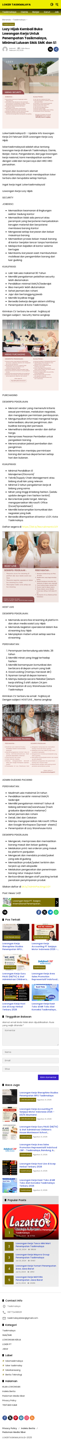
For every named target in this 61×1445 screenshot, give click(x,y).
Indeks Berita (8, 1391)
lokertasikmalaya (14, 1360)
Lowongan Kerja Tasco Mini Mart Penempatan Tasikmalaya (33, 1245)
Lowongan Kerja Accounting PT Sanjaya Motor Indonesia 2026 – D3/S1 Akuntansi (44, 946)
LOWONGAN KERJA (12, 937)
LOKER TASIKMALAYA (16, 4)
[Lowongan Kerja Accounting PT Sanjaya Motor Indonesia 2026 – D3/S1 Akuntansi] (45, 932)
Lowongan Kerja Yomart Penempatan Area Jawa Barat (36, 1267)
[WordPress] (21, 1418)
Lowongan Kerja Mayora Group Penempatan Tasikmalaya (32, 1256)
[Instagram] (26, 1418)
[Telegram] (50, 912)
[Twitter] (44, 912)
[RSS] (32, 1418)
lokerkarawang (12, 1370)
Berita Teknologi (13, 1374)
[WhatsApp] (56, 912)
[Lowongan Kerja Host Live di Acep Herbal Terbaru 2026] (15, 992)
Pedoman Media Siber (13, 1395)
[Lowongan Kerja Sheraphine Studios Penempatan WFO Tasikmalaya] (15, 932)
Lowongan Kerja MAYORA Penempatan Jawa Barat (29, 1278)
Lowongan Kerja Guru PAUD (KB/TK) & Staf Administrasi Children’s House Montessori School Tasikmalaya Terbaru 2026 (14, 976)
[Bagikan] (56, 49)
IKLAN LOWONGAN (11, 1386)
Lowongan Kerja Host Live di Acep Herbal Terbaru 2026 (13, 1006)
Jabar (5, 1348)
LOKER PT (7, 1344)
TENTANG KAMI (9, 1405)
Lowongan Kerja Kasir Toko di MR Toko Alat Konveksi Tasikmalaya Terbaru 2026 (44, 1006)
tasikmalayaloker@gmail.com (22, 1318)
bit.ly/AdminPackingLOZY (36, 886)
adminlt (12, 48)
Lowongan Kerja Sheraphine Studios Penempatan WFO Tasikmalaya (12, 946)
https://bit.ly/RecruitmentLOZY (40, 526)
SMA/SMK (7, 1335)
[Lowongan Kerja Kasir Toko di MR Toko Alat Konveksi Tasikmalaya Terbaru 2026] (45, 992)
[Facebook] (38, 912)
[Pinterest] (15, 1418)
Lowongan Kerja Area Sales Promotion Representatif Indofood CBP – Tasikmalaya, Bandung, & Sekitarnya (44, 976)
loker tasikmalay (13, 1365)
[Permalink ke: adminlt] (5, 49)
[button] (52, 4)
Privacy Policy (9, 1400)
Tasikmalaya (8, 24)
